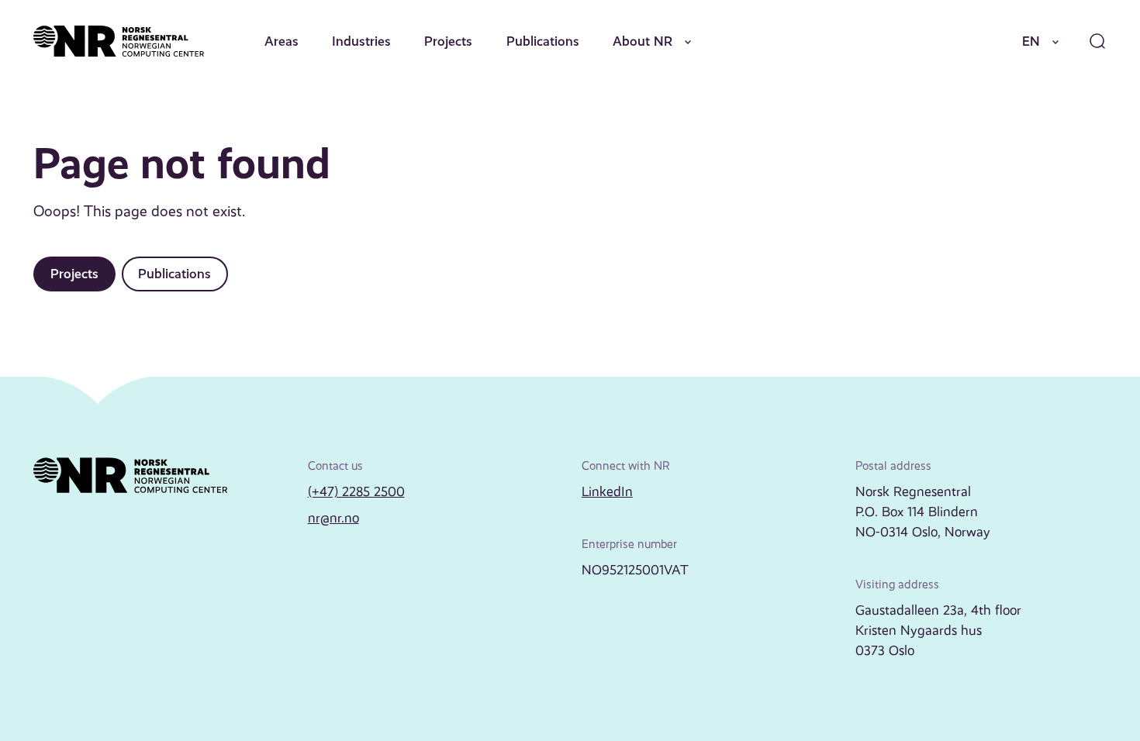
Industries (361, 41)
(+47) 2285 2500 (356, 491)
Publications (542, 41)
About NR (642, 41)
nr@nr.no (333, 518)
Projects (448, 41)
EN (1031, 41)
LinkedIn (607, 491)
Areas (281, 41)
